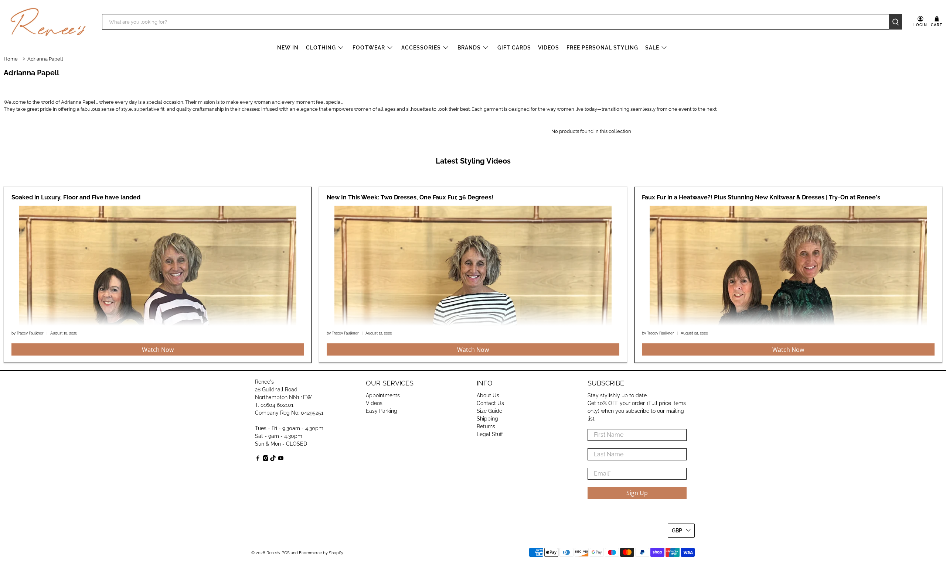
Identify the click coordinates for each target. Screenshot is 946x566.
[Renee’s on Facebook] (258, 459)
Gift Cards (514, 48)
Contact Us (490, 403)
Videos (548, 48)
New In (288, 48)
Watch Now (158, 350)
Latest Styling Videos (473, 161)
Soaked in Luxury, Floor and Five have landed (75, 197)
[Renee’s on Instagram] (266, 459)
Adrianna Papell (45, 58)
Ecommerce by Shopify (321, 552)
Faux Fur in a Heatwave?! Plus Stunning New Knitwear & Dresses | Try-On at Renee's (761, 197)
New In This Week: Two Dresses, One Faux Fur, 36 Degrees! (410, 197)
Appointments (383, 395)
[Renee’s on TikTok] (273, 459)
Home (11, 58)
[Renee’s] (48, 22)
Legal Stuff (490, 434)
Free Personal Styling (602, 48)
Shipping (487, 419)
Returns (486, 426)
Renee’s (273, 552)
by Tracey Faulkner (27, 333)
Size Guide (489, 411)
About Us (488, 395)
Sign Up (637, 493)
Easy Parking (381, 411)
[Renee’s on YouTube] (281, 459)
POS (286, 552)
